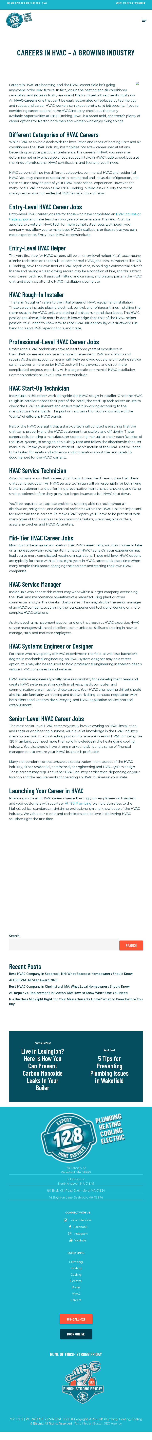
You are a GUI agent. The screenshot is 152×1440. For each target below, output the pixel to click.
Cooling (76, 1274)
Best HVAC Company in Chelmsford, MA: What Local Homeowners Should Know (69, 986)
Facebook (80, 1227)
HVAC (76, 1294)
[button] (144, 20)
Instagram (80, 1233)
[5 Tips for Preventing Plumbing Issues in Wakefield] (109, 1066)
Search (14, 936)
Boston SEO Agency (107, 1423)
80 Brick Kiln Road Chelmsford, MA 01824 (76, 1190)
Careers (76, 1300)
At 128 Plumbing (78, 803)
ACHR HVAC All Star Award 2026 (33, 980)
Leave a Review (80, 1220)
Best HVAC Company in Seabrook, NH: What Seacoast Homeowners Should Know (71, 974)
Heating (76, 1268)
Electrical (76, 1281)
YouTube (80, 1240)
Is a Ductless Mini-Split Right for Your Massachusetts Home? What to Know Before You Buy (76, 1001)
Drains (76, 1287)
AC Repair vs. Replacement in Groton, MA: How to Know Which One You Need (68, 993)
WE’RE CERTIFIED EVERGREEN (130, 3)
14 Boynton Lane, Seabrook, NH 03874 (76, 1197)
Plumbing (76, 1262)
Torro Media (82, 1423)
